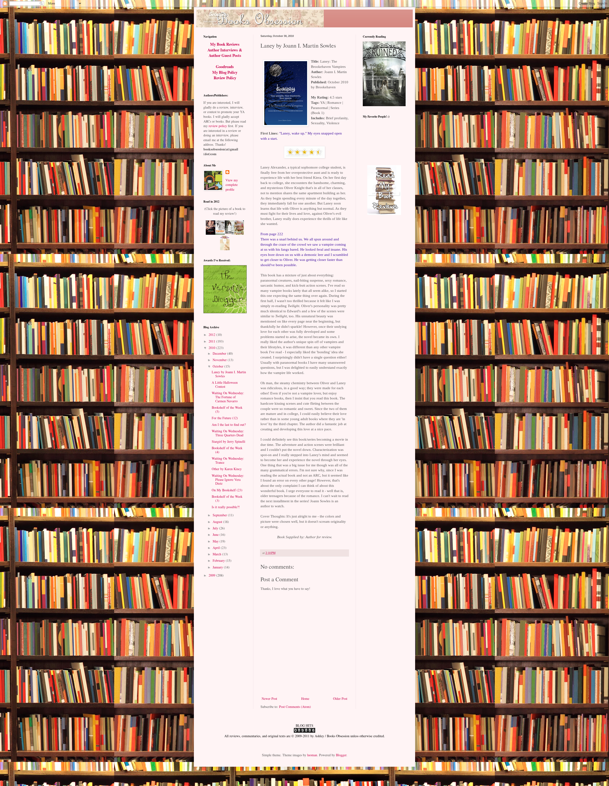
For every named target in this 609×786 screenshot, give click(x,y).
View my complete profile (232, 185)
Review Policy (225, 78)
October (218, 366)
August (218, 521)
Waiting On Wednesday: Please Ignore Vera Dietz (228, 479)
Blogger (341, 755)
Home (305, 698)
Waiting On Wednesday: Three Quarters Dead (228, 433)
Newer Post (269, 698)
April (217, 547)
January (218, 567)
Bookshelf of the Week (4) (227, 450)
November (220, 360)
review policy (218, 126)
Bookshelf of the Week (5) (227, 409)
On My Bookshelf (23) (227, 490)
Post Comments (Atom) (295, 706)
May (216, 541)
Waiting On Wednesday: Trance (228, 460)
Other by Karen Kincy (227, 469)
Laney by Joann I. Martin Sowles (229, 374)
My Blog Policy (224, 72)
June (216, 534)
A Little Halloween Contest (225, 384)
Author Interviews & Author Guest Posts (224, 53)
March (217, 554)
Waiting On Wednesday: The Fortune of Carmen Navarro (228, 397)
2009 (212, 575)
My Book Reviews (225, 44)
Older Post (340, 698)
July (216, 528)
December (220, 353)
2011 (212, 341)
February (219, 560)
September (220, 515)
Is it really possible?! (226, 507)
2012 (212, 334)
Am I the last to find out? (229, 424)
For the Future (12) (225, 418)
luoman (312, 755)
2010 (212, 347)
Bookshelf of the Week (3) (227, 498)
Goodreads (225, 67)
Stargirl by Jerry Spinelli (228, 441)
